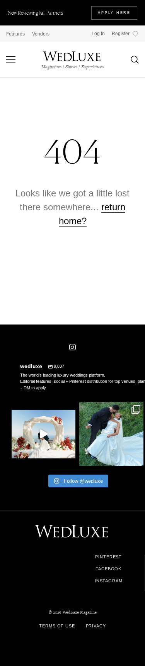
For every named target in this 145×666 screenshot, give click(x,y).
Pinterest (108, 557)
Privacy (96, 626)
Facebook (108, 569)
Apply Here (114, 13)
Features (15, 34)
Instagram (109, 581)
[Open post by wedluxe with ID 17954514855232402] (111, 434)
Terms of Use (57, 626)
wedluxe (43, 409)
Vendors (40, 34)
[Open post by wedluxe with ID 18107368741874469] (44, 434)
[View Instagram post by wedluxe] (68, 459)
